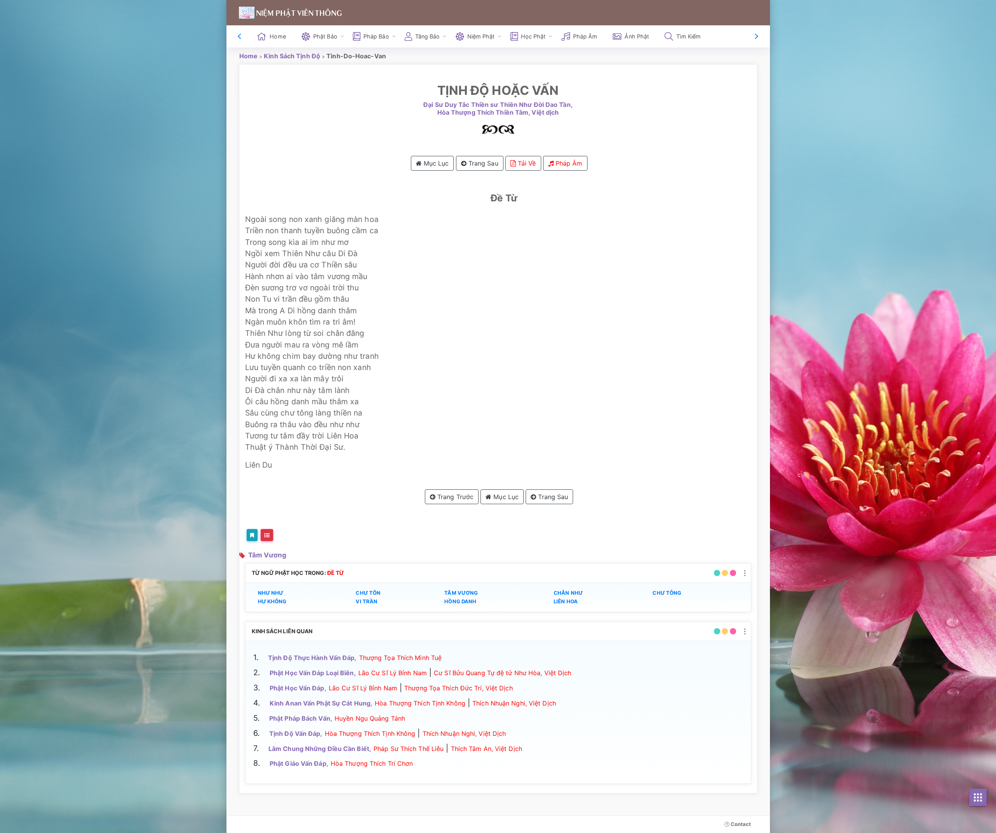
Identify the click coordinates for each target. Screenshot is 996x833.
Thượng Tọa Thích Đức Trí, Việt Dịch (458, 688)
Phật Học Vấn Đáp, (298, 688)
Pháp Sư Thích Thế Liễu (409, 749)
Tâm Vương (267, 555)
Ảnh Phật (636, 36)
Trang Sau (482, 163)
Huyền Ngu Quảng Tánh (370, 718)
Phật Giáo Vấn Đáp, (299, 763)
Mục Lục (435, 163)
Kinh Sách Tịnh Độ (292, 56)
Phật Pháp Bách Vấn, (300, 718)
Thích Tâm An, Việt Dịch (486, 749)
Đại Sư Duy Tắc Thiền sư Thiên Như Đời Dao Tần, (498, 104)
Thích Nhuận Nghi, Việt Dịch (514, 703)
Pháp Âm (585, 36)
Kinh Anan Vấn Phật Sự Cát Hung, (321, 703)
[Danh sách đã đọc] (267, 535)
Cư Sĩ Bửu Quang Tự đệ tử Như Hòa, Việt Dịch (502, 673)
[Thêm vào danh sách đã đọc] (252, 535)
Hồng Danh (460, 601)
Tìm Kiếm (688, 36)
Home (278, 36)
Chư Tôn (368, 593)
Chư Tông (666, 593)
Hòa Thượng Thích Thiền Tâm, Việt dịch (498, 112)
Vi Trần (366, 601)
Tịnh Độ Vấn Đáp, (296, 733)
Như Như (271, 593)
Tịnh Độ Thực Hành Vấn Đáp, (312, 658)
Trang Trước (454, 497)
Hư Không (272, 601)
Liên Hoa (566, 601)
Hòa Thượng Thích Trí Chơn (372, 763)
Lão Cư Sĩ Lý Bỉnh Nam (392, 673)
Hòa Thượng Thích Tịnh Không (420, 703)
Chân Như (568, 593)
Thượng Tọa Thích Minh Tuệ (400, 658)
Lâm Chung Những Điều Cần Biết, (319, 749)
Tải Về (526, 163)
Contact (740, 824)
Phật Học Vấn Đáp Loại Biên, (313, 673)
